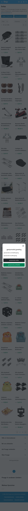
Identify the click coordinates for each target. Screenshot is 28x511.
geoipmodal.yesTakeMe (14, 265)
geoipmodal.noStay (14, 260)
